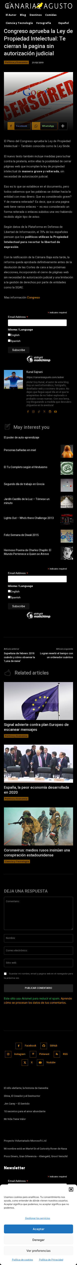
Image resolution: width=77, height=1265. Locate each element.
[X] (44, 410)
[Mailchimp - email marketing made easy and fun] (38, 362)
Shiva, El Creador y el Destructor (22, 1096)
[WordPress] (50, 410)
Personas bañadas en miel (20, 450)
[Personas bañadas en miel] (67, 451)
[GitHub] (43, 1046)
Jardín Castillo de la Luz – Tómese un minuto (27, 501)
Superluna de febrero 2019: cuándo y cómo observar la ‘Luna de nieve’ (19, 657)
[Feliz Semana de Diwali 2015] (67, 536)
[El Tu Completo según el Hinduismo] (67, 468)
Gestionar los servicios (37, 1218)
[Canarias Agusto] (38, 6)
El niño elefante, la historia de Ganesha (26, 1088)
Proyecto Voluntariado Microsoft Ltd (25, 1141)
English (15, 335)
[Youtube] (55, 410)
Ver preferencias (38, 1251)
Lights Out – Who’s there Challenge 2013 (29, 518)
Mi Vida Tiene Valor (15, 1119)
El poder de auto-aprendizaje (21, 437)
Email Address (18, 317)
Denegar (38, 1240)
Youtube (50, 1062)
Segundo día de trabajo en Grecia (24, 484)
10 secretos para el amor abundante (24, 1111)
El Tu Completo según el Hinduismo (25, 467)
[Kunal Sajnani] (13, 391)
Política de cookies (22, 1259)
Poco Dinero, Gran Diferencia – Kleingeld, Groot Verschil (36, 1156)
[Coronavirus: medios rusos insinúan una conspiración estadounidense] (38, 826)
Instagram (19, 1054)
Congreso (33, 297)
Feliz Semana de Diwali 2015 (21, 535)
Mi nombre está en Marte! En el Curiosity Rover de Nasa (35, 1149)
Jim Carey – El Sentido (17, 1103)
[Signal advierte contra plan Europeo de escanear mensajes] (38, 701)
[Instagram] (33, 410)
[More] (63, 126)
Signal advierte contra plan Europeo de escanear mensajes (36, 727)
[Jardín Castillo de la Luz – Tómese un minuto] (67, 502)
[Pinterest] (33, 1054)
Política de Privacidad (51, 1259)
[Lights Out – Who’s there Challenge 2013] (67, 519)
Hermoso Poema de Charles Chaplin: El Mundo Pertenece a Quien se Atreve (27, 552)
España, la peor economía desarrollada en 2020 (36, 790)
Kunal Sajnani (34, 372)
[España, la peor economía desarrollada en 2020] (38, 764)
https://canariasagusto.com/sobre (44, 377)
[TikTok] (39, 410)
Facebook (30, 1045)
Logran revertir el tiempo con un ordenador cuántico (56, 655)
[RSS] (57, 1054)
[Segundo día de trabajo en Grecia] (67, 485)
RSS (65, 1054)
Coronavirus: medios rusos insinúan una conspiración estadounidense (37, 852)
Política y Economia (16, 62)
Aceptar (38, 1229)
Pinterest (44, 1054)
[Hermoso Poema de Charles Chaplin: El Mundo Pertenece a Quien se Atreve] (67, 553)
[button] (71, 1189)
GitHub (53, 1045)
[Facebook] (27, 410)
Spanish (15, 341)
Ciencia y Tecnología (17, 861)
